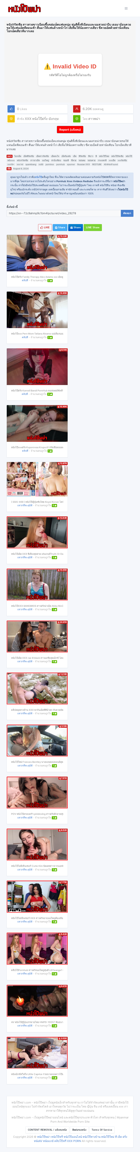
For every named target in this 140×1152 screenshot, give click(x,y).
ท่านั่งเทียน (56, 160)
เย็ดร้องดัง (66, 156)
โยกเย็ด (17, 156)
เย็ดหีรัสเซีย (29, 156)
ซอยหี (66, 160)
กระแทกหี (102, 160)
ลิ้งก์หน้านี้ (12, 206)
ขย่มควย (92, 160)
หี (96, 156)
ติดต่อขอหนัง (79, 1129)
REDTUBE (97, 164)
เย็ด (74, 156)
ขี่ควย (73, 160)
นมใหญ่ (45, 160)
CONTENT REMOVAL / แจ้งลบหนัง (47, 1129)
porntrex (50, 164)
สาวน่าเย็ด (35, 160)
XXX (28, 119)
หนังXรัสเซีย (22, 160)
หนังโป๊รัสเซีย (117, 156)
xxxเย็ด (112, 160)
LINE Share (93, 227)
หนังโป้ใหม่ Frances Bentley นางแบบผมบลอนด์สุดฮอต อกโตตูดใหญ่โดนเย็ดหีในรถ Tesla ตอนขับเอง (62, 762)
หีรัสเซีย (82, 156)
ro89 (41, 164)
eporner (71, 164)
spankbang (31, 164)
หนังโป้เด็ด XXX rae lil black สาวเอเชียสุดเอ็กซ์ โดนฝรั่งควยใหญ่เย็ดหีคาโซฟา (50, 658)
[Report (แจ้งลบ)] (70, 126)
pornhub (60, 164)
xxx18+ (10, 164)
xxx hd (20, 164)
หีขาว (90, 156)
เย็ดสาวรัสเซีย (42, 156)
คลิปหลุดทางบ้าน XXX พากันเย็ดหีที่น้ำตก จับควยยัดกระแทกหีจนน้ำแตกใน (48, 710)
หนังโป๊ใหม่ (104, 156)
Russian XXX (83, 164)
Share (61, 227)
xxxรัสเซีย (122, 160)
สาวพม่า (94, 119)
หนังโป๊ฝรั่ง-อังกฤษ (45, 119)
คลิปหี (25, 280)
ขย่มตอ (82, 160)
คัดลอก (127, 213)
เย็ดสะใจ (55, 156)
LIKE (46, 227)
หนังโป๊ (129, 156)
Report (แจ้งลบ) (70, 129)
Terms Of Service (102, 1129)
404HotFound (111, 164)
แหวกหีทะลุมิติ (24, 505)
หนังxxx (11, 160)
